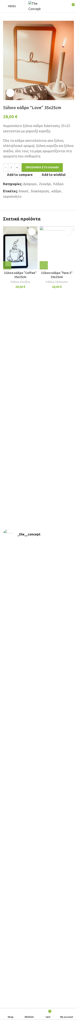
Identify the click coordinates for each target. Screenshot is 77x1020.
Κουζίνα (25, 281)
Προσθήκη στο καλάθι (42, 167)
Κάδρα (58, 184)
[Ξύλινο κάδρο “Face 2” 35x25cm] (57, 247)
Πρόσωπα (61, 281)
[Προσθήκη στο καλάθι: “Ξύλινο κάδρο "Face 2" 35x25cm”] (44, 265)
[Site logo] (38, 6)
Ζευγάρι (45, 184)
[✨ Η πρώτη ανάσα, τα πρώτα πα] (38, 782)
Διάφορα (30, 184)
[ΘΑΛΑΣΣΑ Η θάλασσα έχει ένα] (38, 941)
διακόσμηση (40, 191)
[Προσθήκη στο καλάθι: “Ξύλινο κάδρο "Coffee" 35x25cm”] (7, 265)
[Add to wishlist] (32, 231)
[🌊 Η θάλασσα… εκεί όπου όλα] (38, 858)
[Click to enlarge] (10, 93)
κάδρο (56, 191)
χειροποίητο (12, 196)
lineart (23, 191)
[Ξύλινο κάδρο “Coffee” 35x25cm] (20, 247)
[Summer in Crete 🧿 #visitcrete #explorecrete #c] (38, 977)
